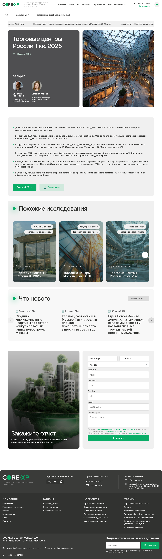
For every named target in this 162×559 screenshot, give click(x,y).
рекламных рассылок (137, 433)
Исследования (83, 4)
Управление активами (133, 527)
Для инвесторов (50, 507)
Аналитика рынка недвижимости (138, 518)
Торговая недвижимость (95, 514)
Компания (92, 380)
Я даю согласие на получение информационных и (118, 433)
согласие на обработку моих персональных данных (116, 429)
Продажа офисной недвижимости (139, 514)
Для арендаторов (51, 503)
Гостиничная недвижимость (96, 518)
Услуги (71, 4)
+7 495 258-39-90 (142, 3)
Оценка (127, 507)
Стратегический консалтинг (136, 503)
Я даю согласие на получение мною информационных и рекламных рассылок (130, 551)
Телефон (91, 391)
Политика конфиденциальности (59, 548)
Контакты (7, 521)
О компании (61, 4)
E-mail (90, 402)
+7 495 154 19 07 (94, 481)
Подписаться (150, 545)
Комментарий (94, 413)
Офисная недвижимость (94, 503)
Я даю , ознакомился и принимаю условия (119, 430)
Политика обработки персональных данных (22, 548)
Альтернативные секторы (95, 521)
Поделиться (54, 187)
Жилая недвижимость (117, 4)
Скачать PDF (23, 187)
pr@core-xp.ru (96, 485)
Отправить (118, 438)
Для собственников (52, 511)
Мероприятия (99, 4)
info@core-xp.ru (135, 480)
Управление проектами (134, 511)
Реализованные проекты (13, 507)
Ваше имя (92, 370)
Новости (6, 511)
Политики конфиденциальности (117, 431)
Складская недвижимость (95, 507)
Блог (5, 518)
